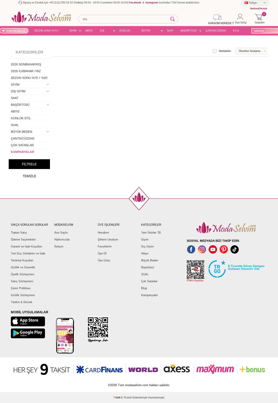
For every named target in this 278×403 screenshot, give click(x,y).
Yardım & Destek (21, 302)
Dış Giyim (147, 246)
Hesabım (103, 232)
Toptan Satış (19, 232)
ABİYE (89, 30)
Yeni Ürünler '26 (151, 232)
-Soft (117, 397)
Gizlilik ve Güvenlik (23, 267)
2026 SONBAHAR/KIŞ (26, 64)
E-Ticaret (126, 397)
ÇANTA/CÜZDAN (215, 30)
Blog (144, 288)
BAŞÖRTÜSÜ (188, 30)
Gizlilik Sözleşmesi (23, 295)
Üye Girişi (104, 260)
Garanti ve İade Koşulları (26, 246)
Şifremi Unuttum (108, 239)
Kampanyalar (149, 295)
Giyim (145, 239)
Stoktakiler (225, 51)
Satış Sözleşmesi (22, 281)
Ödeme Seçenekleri (23, 239)
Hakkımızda (62, 239)
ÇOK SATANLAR (22, 145)
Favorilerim (105, 246)
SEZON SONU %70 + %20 (47, 31)
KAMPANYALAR (22, 152)
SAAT (170, 30)
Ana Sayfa (61, 232)
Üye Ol (102, 253)
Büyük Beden (149, 260)
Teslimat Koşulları (22, 260)
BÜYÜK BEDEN (146, 31)
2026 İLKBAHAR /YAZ (26, 71)
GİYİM (72, 30)
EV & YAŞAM (237, 31)
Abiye (144, 253)
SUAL (15, 125)
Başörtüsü (147, 267)
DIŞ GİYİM (103, 31)
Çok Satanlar (149, 281)
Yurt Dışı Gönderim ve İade (28, 253)
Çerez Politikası (21, 288)
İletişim (58, 246)
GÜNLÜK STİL (124, 31)
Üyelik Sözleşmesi (22, 274)
